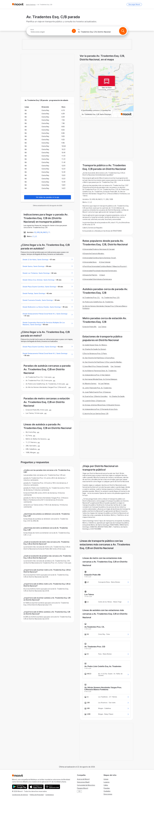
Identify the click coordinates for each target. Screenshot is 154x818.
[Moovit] (17, 4)
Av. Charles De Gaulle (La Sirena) (94, 349)
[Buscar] (123, 31)
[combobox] (50, 32)
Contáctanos (49, 795)
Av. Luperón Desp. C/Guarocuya (94, 401)
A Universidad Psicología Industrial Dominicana (100, 271)
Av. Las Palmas (103, 383)
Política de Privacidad (37, 795)
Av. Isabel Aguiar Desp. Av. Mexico (95, 345)
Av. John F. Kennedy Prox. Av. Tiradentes (97, 388)
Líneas (106, 779)
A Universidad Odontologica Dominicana (97, 279)
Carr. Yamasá (115, 366)
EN (79, 791)
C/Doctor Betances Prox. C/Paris (95, 353)
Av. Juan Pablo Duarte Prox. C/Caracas (97, 392)
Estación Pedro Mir (89, 327)
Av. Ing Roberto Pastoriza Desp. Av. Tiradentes (99, 371)
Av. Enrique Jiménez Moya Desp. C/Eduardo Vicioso (101, 405)
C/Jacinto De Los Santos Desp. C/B (95, 413)
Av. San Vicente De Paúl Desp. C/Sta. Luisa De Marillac (102, 362)
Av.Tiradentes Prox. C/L (91, 297)
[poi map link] (107, 91)
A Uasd (102, 275)
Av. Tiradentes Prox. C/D (110, 297)
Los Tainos (102, 327)
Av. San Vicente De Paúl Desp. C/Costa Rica (98, 358)
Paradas (107, 788)
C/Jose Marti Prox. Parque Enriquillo (96, 366)
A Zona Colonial (104, 262)
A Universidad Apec (90, 262)
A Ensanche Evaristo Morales (93, 253)
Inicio (32, 29)
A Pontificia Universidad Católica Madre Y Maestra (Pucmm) (105, 266)
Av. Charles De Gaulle (116, 396)
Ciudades (107, 791)
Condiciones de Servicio (20, 795)
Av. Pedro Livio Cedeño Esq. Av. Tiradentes (98, 302)
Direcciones (108, 794)
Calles (106, 785)
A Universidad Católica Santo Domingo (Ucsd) (99, 258)
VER (54, 377)
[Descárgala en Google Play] (19, 786)
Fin (79, 29)
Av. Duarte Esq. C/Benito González (95, 396)
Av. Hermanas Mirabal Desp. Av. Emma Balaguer (100, 379)
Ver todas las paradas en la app (47, 197)
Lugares (106, 782)
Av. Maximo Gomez (89, 383)
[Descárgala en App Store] (36, 786)
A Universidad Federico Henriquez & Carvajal (98, 249)
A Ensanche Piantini (90, 275)
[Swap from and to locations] (74, 31)
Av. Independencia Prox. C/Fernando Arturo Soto (100, 409)
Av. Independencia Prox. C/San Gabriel (96, 375)
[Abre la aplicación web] (52, 786)
